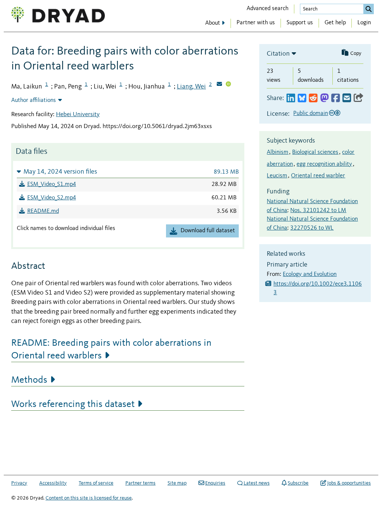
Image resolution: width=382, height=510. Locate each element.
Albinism (277, 152)
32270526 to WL (312, 228)
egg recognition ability (324, 164)
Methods (29, 380)
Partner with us (256, 23)
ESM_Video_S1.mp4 (51, 184)
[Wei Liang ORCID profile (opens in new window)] (228, 84)
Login (364, 23)
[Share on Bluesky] (302, 98)
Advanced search (267, 9)
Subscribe (298, 483)
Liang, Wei (191, 86)
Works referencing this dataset (73, 404)
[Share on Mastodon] (324, 98)
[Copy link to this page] (358, 98)
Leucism (277, 176)
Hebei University (78, 114)
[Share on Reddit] (313, 98)
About (212, 23)
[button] (128, 171)
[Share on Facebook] (335, 98)
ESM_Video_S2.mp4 (51, 198)
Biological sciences (315, 152)
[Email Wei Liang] (219, 84)
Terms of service (96, 483)
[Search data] (368, 9)
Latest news (257, 483)
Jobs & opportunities (349, 483)
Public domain (310, 113)
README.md (43, 211)
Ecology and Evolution (309, 274)
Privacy (19, 483)
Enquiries (215, 483)
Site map (177, 483)
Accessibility (53, 483)
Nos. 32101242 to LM (318, 211)
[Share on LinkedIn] (290, 98)
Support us (299, 23)
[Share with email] (346, 98)
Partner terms (140, 483)
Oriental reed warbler (318, 176)
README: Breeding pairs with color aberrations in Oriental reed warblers (111, 349)
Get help (335, 23)
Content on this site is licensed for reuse (89, 498)
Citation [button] (278, 53)
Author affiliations (33, 100)
